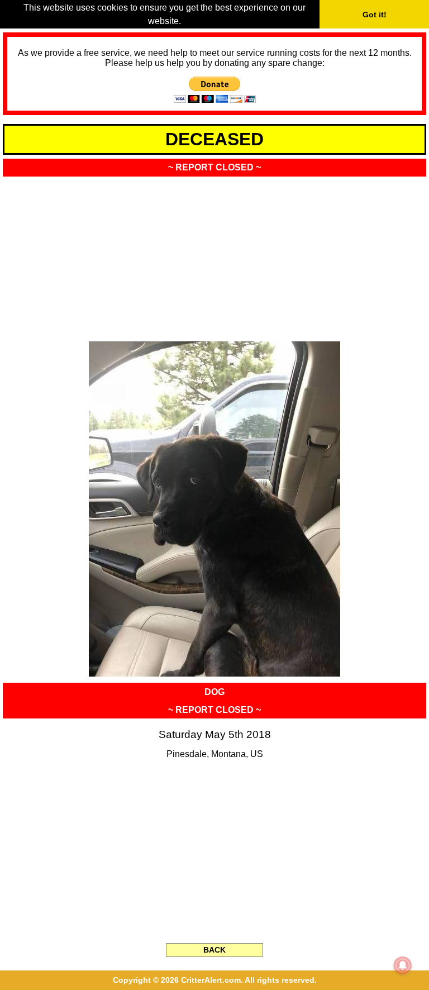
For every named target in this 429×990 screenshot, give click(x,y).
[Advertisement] (214, 255)
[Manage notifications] (403, 965)
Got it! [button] (375, 14)
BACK (214, 949)
